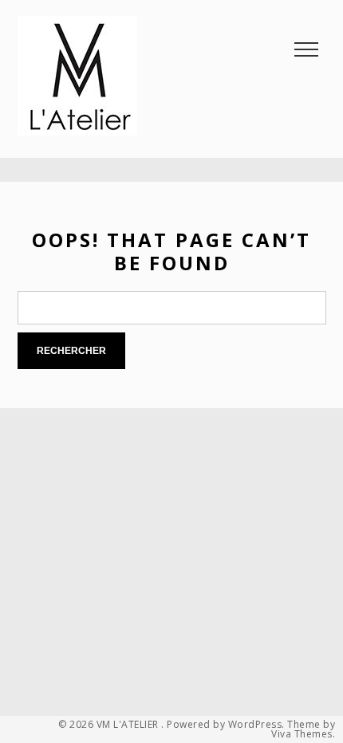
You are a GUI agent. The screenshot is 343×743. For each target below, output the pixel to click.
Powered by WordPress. (226, 724)
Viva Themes (302, 734)
